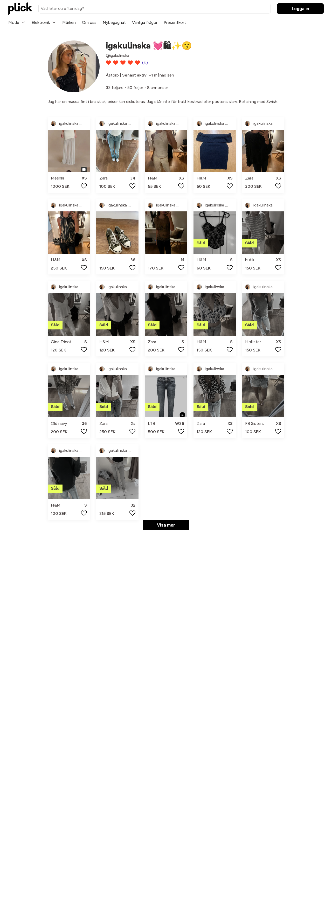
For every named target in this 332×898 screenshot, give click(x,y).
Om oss (89, 22)
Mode (13, 22)
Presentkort (175, 22)
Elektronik (41, 22)
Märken (69, 22)
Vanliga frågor (144, 22)
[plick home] (20, 8)
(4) (145, 62)
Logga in (300, 8)
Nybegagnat (114, 22)
